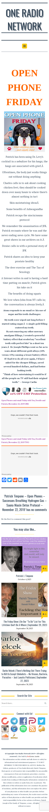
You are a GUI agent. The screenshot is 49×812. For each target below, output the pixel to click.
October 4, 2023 (24, 579)
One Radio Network (24, 19)
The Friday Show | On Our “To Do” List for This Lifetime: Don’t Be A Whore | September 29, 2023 (24, 623)
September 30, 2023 (24, 628)
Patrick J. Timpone (24, 576)
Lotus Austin (33, 756)
